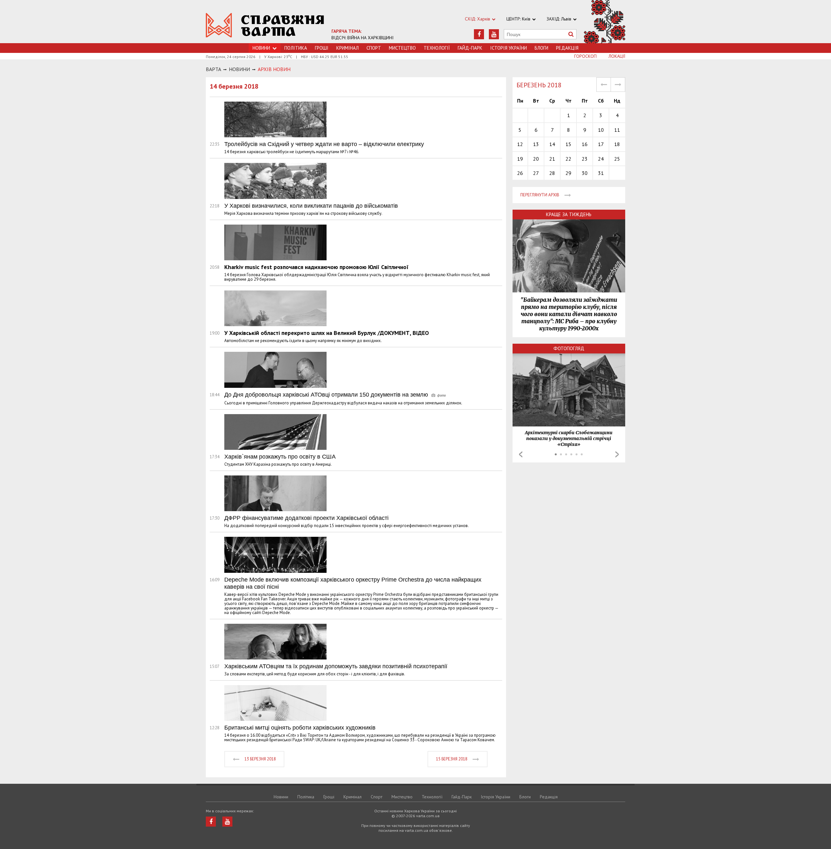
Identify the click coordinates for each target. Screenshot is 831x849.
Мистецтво (402, 48)
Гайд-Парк (470, 48)
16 (585, 144)
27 (536, 173)
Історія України (508, 48)
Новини (281, 797)
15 (568, 144)
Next (617, 454)
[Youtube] (494, 34)
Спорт (373, 48)
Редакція (567, 48)
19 (520, 158)
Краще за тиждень (568, 214)
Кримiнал (347, 48)
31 (601, 173)
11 (617, 130)
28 (552, 173)
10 (601, 130)
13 (536, 144)
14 (552, 144)
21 (552, 158)
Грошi (322, 48)
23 (585, 158)
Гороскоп (585, 56)
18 (617, 144)
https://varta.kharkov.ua (265, 25)
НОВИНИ (239, 69)
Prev (520, 454)
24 (601, 158)
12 (520, 144)
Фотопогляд (568, 348)
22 (568, 158)
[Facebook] (479, 34)
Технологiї (437, 48)
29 (568, 173)
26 (520, 173)
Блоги (541, 48)
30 (585, 173)
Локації (617, 56)
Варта (213, 69)
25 (617, 158)
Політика (295, 48)
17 (601, 144)
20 (536, 158)
